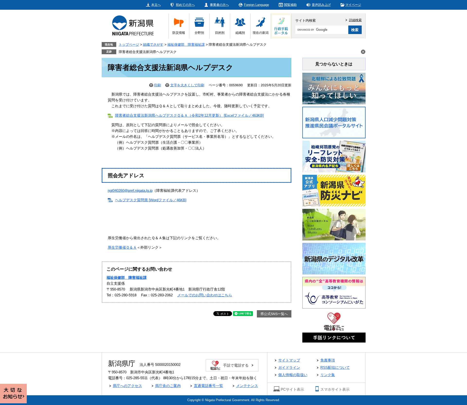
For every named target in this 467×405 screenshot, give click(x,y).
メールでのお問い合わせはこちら (204, 295)
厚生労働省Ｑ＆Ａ (122, 247)
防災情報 (178, 33)
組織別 (240, 33)
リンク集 (327, 375)
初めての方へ (185, 5)
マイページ (353, 5)
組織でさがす (153, 44)
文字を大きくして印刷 (187, 85)
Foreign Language (256, 5)
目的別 (220, 33)
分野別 (199, 33)
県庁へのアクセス (127, 386)
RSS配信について (335, 367)
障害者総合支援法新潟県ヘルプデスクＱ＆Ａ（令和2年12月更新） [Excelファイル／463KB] (189, 115)
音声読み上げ (321, 5)
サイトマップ (289, 360)
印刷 (157, 85)
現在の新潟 (261, 33)
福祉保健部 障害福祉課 (186, 44)
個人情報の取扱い (292, 375)
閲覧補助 (290, 5)
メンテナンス (247, 386)
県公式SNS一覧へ (274, 314)
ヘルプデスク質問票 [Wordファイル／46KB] (150, 200)
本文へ (156, 5)
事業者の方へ (219, 5)
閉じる (363, 52)
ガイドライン (289, 367)
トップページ (129, 44)
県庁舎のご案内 (168, 386)
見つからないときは (333, 64)
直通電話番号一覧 (208, 386)
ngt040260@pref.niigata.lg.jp (130, 190)
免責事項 (327, 360)
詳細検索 (355, 20)
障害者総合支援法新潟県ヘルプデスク (148, 52)
